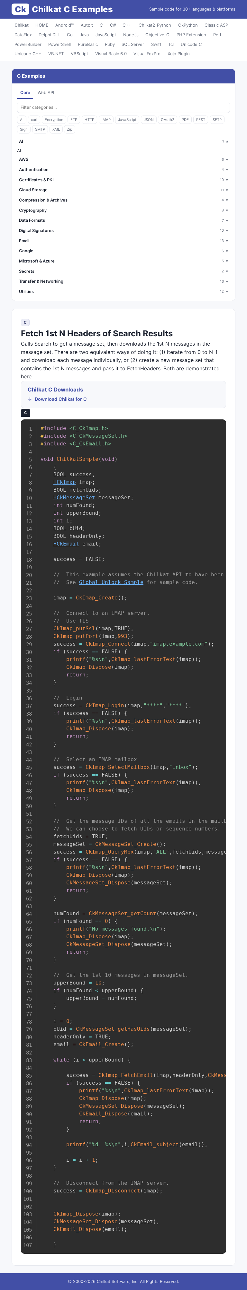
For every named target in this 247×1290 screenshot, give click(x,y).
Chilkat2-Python (155, 25)
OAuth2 (167, 119)
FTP (73, 119)
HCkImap (64, 482)
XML (56, 129)
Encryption (54, 119)
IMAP (106, 119)
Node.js (131, 34)
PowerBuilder (27, 44)
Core (25, 92)
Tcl (171, 44)
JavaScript (106, 34)
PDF (185, 119)
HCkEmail (66, 544)
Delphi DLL (49, 34)
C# (113, 25)
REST (200, 119)
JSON (149, 119)
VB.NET (56, 53)
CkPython (188, 25)
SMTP (40, 129)
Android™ (64, 25)
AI (21, 119)
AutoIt (87, 25)
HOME (41, 25)
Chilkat (21, 25)
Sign (24, 129)
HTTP (89, 119)
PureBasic (88, 44)
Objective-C (157, 34)
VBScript (79, 53)
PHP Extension (191, 34)
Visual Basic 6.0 (111, 53)
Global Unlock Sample (111, 582)
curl (34, 119)
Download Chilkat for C (61, 399)
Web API (46, 92)
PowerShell (59, 44)
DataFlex (23, 34)
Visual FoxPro (146, 53)
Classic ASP (216, 25)
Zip (69, 129)
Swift (156, 44)
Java (84, 34)
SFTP (217, 119)
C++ (127, 25)
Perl (217, 34)
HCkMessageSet (74, 497)
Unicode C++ (27, 53)
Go (70, 34)
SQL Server (133, 44)
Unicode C (191, 44)
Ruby (110, 44)
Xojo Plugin (179, 53)
